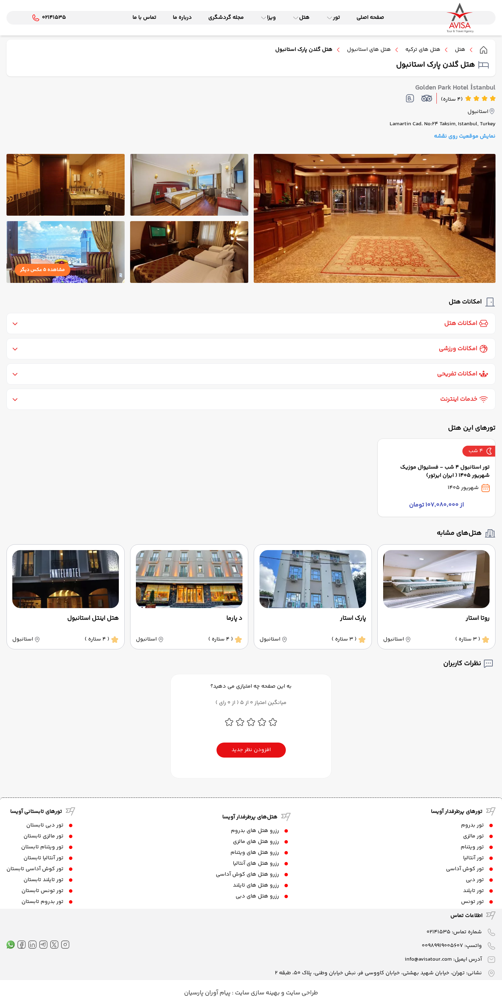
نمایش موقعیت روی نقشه (465, 136)
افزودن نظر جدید (251, 750)
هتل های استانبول (369, 50)
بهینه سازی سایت (257, 993)
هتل (460, 50)
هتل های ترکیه (423, 50)
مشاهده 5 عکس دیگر (42, 270)
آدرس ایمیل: (443, 959)
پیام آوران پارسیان (207, 993)
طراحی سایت (301, 993)
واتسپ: (452, 946)
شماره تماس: (454, 932)
